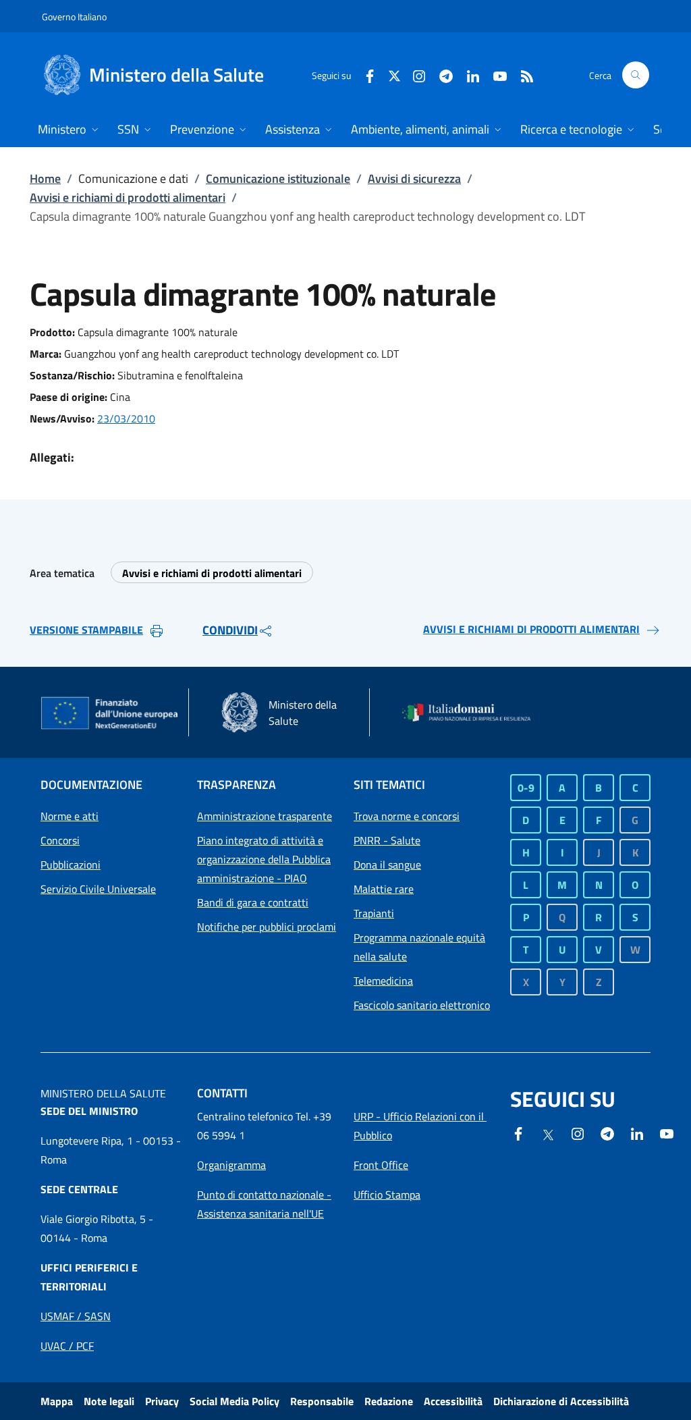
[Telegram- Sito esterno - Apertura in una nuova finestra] (440, 74)
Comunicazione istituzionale (278, 178)
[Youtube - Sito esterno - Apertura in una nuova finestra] (494, 74)
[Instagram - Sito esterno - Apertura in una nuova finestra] (413, 74)
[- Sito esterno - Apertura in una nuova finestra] (667, 1132)
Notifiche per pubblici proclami (266, 927)
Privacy (162, 1401)
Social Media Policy (234, 1401)
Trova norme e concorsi (407, 816)
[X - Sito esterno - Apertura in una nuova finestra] (394, 74)
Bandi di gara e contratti (252, 902)
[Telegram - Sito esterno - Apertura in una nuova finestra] (607, 1132)
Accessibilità (453, 1401)
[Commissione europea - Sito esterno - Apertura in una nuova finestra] (110, 714)
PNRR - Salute (387, 840)
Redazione (388, 1401)
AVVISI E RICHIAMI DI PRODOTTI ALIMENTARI (531, 629)
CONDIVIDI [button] (230, 630)
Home (45, 178)
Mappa (56, 1401)
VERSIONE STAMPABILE (86, 630)
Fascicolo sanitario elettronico (422, 1005)
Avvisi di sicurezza (414, 178)
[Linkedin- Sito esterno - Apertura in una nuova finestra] (637, 1132)
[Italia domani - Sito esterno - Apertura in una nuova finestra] (472, 712)
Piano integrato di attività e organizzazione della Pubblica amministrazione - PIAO (264, 859)
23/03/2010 (126, 418)
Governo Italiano (74, 16)
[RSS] (521, 74)
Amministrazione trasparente (264, 816)
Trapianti (374, 913)
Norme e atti (69, 816)
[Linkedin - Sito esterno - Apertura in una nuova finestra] (467, 74)
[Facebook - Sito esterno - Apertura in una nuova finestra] (364, 74)
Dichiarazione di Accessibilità (561, 1401)
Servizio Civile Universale (98, 889)
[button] (635, 74)
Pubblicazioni (70, 864)
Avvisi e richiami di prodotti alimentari (127, 197)
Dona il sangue (387, 864)
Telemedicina (383, 981)
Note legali (109, 1401)
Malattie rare (384, 889)
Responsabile (322, 1401)
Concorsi (60, 840)
